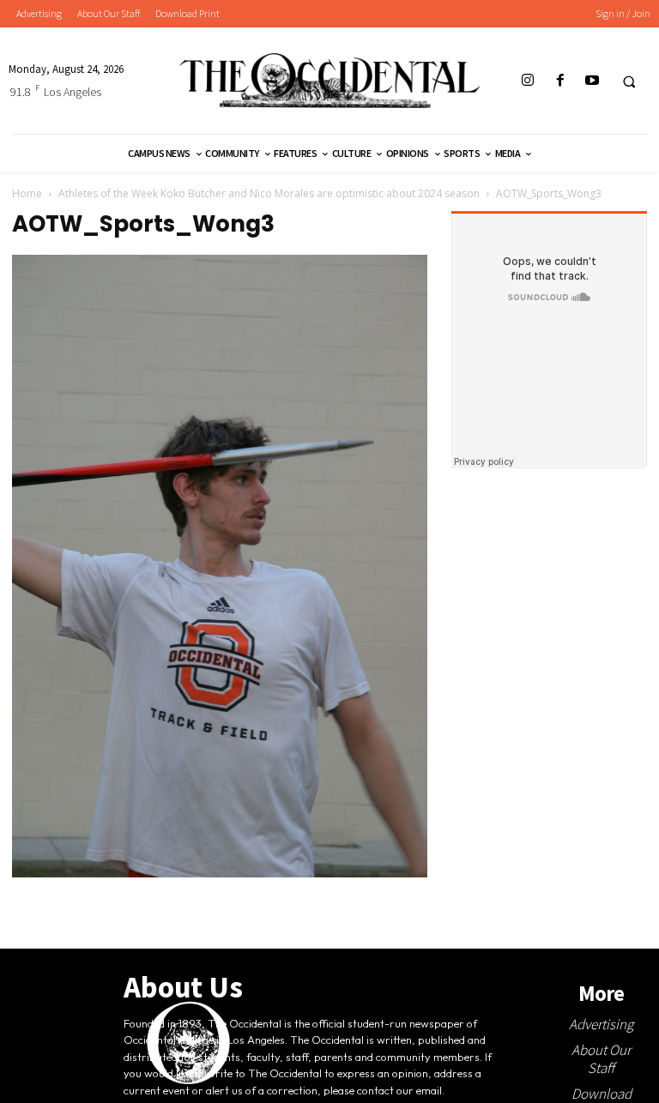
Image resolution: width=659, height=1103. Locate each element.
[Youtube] (591, 81)
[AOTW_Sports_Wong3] (219, 873)
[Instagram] (528, 81)
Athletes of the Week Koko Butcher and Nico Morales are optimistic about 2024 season (269, 193)
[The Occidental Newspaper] (329, 80)
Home (27, 193)
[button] (629, 81)
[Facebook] (559, 81)
